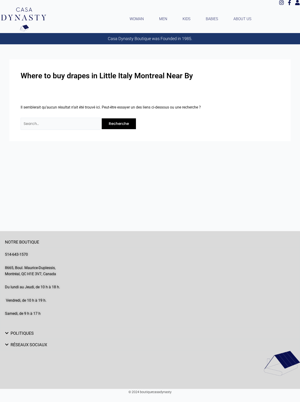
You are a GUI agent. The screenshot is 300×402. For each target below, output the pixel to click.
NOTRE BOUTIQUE (22, 242)
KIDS (186, 19)
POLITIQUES (22, 333)
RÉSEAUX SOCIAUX (29, 344)
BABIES (212, 19)
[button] (150, 242)
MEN (163, 19)
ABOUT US (242, 19)
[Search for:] (61, 123)
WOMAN (137, 19)
